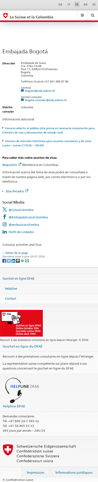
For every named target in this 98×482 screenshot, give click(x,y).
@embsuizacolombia (24, 224)
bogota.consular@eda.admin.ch (46, 100)
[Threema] (18, 260)
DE (60, 4)
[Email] (27, 260)
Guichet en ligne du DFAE (23, 346)
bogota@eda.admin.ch (40, 90)
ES (94, 4)
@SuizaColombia (21, 210)
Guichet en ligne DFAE (18, 278)
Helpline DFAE (14, 406)
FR (76, 4)
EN (86, 4)
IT (69, 4)
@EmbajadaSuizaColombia (28, 217)
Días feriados (15, 191)
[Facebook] (4, 260)
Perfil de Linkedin (21, 232)
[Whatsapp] (22, 260)
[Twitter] (9, 260)
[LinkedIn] (13, 260)
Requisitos (9, 165)
